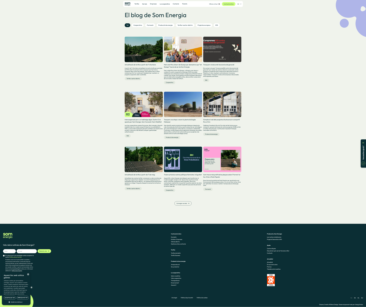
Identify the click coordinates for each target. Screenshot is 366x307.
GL (358, 298)
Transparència (175, 280)
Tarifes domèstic (176, 253)
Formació (208, 189)
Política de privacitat (187, 298)
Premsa (269, 267)
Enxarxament (175, 283)
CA (238, 4)
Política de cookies (202, 298)
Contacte (269, 253)
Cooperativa (169, 82)
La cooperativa (165, 4)
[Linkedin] (31, 287)
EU (362, 298)
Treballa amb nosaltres (274, 269)
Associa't (173, 285)
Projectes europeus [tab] (204, 25)
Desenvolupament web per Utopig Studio (351, 304)
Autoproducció (175, 264)
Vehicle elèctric (175, 242)
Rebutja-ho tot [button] (23, 297)
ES (355, 298)
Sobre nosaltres (175, 276)
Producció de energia (172, 137)
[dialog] (16, 288)
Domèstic (174, 237)
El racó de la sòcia (272, 264)
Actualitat (270, 262)
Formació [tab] (150, 25)
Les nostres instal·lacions (274, 237)
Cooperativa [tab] (138, 25)
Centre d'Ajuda (271, 248)
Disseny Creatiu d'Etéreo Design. (329, 304)
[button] (16, 302)
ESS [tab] (216, 25)
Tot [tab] (127, 25)
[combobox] (28, 274)
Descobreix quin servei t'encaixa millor (278, 251)
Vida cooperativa (176, 278)
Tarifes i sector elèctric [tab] (185, 25)
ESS (206, 80)
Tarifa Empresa (175, 255)
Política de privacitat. (17, 270)
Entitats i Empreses (176, 239)
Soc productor (175, 267)
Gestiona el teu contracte (178, 244)
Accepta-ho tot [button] (10, 298)
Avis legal (174, 298)
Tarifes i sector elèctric (133, 78)
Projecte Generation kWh (274, 239)
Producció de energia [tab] (165, 25)
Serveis (144, 4)
